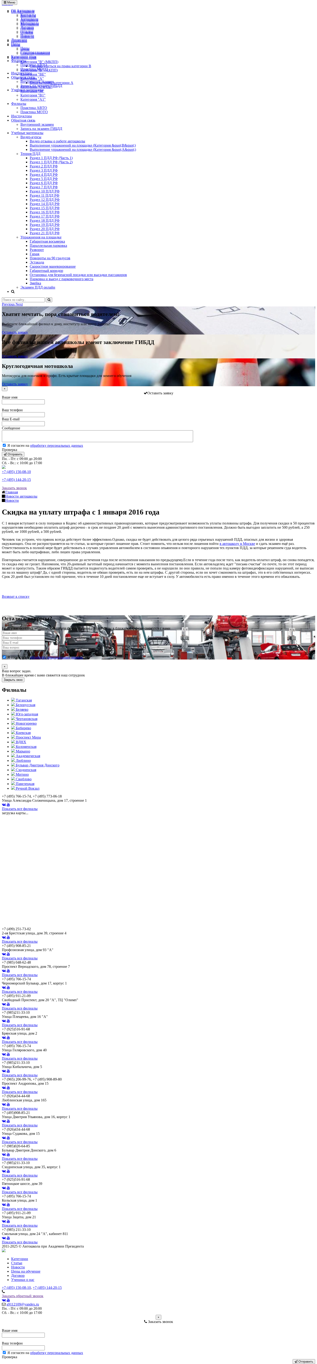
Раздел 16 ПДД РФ (45, 212)
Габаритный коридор (46, 271)
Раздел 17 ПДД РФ (45, 216)
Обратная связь (23, 77)
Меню (10, 2)
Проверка (9, 450)
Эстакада (37, 262)
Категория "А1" (33, 99)
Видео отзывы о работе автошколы (57, 141)
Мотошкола (29, 23)
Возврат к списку (15, 596)
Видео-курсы (30, 137)
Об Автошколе (23, 11)
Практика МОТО (34, 69)
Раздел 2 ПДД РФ (44, 166)
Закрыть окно (13, 680)
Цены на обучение (25, 1271)
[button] (9, 304)
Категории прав (23, 56)
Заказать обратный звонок (22, 1296)
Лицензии (19, 40)
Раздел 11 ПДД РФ (44, 195)
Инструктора (21, 73)
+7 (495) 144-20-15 (16, 480)
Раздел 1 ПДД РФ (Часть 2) (51, 162)
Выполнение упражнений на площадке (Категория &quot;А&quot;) (83, 149)
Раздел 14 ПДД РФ (45, 204)
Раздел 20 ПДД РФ (45, 229)
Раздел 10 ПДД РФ (45, 191)
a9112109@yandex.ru (22, 1304)
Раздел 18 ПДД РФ (45, 220)
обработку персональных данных (56, 445)
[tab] (21, 700)
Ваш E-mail (10, 419)
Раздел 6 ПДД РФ (44, 183)
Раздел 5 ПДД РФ (44, 179)
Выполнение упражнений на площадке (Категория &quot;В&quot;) (83, 145)
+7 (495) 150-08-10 (16, 472)
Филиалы (18, 61)
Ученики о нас (22, 1280)
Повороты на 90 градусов (50, 258)
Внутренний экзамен (37, 82)
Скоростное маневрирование (53, 266)
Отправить (15, 454)
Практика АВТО (33, 65)
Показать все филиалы (20, 809)
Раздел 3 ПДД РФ (44, 170)
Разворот (37, 250)
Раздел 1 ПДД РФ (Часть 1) (51, 158)
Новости (27, 36)
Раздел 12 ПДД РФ (45, 200)
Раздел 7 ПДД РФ (44, 187)
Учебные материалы (27, 90)
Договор (27, 27)
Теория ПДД (30, 154)
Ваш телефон (12, 410)
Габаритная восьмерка (47, 241)
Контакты (28, 15)
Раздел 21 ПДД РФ (45, 233)
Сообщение (11, 428)
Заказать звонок (14, 488)
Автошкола (29, 19)
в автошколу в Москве (237, 544)
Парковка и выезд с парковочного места (61, 279)
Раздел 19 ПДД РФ (45, 225)
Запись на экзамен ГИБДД (41, 86)
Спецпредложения (35, 52)
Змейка (35, 283)
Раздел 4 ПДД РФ (44, 175)
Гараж (34, 254)
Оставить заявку (15, 332)
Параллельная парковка (48, 246)
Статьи (16, 1263)
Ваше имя (9, 397)
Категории (19, 1259)
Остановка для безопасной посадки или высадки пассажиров (78, 275)
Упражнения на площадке (40, 237)
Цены (15, 44)
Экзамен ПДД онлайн (37, 287)
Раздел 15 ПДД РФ (45, 208)
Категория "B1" (32, 95)
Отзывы (26, 31)
